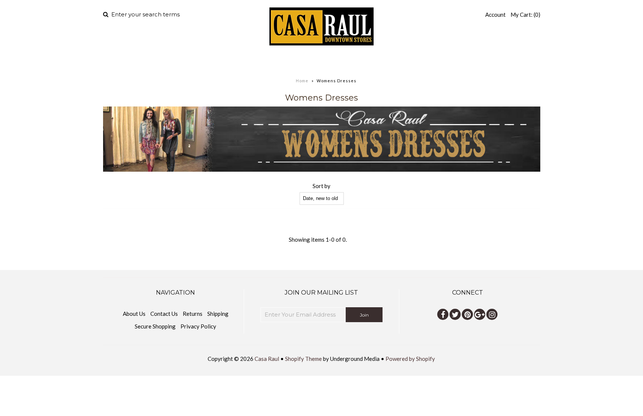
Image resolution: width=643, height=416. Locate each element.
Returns (192, 313)
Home (232, 61)
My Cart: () (525, 14)
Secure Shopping (155, 326)
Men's (262, 61)
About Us (134, 313)
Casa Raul (267, 358)
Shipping (217, 313)
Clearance (400, 61)
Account (495, 14)
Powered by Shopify (410, 358)
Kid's (351, 61)
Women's (308, 61)
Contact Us (164, 313)
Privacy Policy (198, 326)
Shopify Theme (303, 358)
